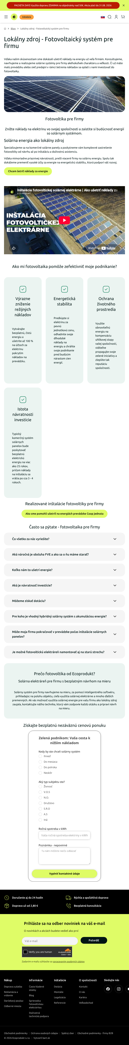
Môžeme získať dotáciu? (29, 601)
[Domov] (14, 16)
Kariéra (83, 997)
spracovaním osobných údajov (69, 961)
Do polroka (50, 767)
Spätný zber (67, 1033)
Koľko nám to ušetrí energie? (32, 570)
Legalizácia (60, 997)
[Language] (103, 16)
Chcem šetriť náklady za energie (28, 171)
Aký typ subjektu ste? (52, 781)
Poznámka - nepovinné (53, 845)
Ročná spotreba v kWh (53, 828)
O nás (82, 992)
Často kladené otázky (36, 988)
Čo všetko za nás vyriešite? (30, 539)
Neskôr (48, 773)
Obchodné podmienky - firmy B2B (95, 1033)
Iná (46, 820)
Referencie (60, 1002)
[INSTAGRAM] (119, 989)
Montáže (58, 992)
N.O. (46, 797)
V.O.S (47, 792)
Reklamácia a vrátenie (11, 994)
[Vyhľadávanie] (110, 17)
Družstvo (49, 803)
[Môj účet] (116, 17)
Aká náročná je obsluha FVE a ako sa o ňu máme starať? (50, 554)
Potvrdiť (94, 940)
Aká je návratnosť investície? (32, 585)
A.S (46, 814)
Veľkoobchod (86, 1002)
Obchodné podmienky (16, 1033)
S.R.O (47, 808)
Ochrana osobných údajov (44, 1033)
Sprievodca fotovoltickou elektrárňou (36, 1004)
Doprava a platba (13, 986)
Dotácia (58, 986)
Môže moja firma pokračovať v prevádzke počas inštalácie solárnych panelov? (59, 634)
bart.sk (46, 1038)
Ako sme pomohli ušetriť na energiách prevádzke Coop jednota (64, 513)
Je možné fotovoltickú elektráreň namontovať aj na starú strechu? (58, 652)
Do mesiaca (50, 761)
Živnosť (48, 786)
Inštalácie (26, 17)
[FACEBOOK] (108, 989)
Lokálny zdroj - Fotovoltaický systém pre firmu (44, 28)
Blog (13, 28)
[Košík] (123, 17)
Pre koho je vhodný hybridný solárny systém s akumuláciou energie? (59, 616)
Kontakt (83, 986)
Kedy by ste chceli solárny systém (59, 751)
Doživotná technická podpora (39, 1015)
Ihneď (47, 756)
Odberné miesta (12, 1006)
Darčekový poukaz (13, 1000)
